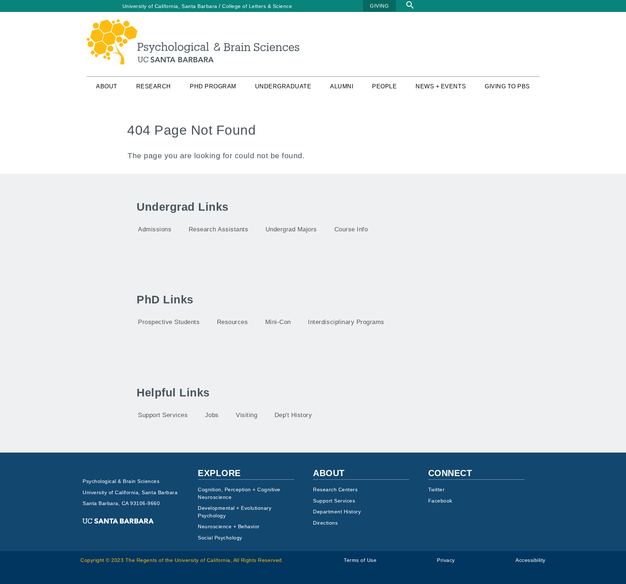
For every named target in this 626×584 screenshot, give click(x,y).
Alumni (341, 86)
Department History (337, 511)
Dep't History (293, 415)
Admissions (154, 229)
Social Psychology (220, 538)
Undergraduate (283, 86)
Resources (232, 322)
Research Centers (335, 489)
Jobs (212, 415)
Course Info (351, 229)
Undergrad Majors (291, 229)
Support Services (163, 415)
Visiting (246, 415)
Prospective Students (169, 322)
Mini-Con (278, 322)
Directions (325, 523)
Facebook (440, 501)
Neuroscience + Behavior (229, 526)
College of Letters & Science (257, 6)
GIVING (379, 6)
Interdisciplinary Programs (346, 322)
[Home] (193, 23)
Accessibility (531, 560)
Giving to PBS (507, 86)
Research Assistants (219, 229)
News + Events (441, 86)
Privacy (446, 560)
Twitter (436, 489)
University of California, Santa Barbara (169, 6)
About (106, 86)
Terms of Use (360, 560)
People (384, 86)
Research (153, 86)
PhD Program (213, 86)
